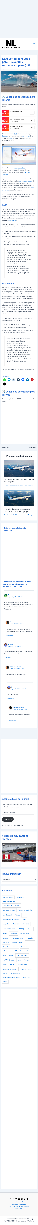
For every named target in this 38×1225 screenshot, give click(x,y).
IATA (15, 951)
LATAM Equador (9, 960)
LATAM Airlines (22, 955)
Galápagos (24, 946)
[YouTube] (16, 1199)
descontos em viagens (19, 1204)
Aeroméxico (22, 69)
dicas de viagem (15, 973)
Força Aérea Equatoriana (10, 946)
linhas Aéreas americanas (11, 919)
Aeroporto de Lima (8, 910)
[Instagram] (19, 1199)
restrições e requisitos (25, 181)
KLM (27, 69)
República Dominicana (9, 969)
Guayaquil (5, 136)
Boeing (31, 485)
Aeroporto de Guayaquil (12, 905)
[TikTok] (24, 1199)
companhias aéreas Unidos (11, 977)
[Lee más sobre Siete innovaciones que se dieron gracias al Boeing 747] (19, 468)
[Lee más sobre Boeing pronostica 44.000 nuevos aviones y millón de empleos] (19, 498)
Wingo (5, 981)
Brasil (5, 933)
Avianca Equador (9, 929)
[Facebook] (13, 1199)
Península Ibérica (26, 951)
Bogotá (30, 929)
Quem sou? (19, 1202)
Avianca (26, 924)
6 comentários (14, 69)
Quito (10, 138)
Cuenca (5, 938)
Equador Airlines (8, 897)
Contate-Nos (19, 1208)
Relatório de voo (22, 964)
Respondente (7, 612)
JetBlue (11, 955)
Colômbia (13, 933)
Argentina (6, 924)
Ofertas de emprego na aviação (19, 1206)
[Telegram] (27, 1199)
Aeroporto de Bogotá (9, 901)
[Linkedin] (22, 1199)
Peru (5, 964)
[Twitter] (11, 1199)
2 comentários (24, 485)
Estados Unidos (17, 942)
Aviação (6, 485)
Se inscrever (8, 819)
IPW (4, 955)
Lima (19, 960)
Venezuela (26, 977)
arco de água (12, 220)
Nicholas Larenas (15, 622)
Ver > (32, 112)
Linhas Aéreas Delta (17, 938)
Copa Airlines (24, 933)
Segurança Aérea (26, 969)
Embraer (6, 942)
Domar (5, 973)
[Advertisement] (19, 19)
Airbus (17, 915)
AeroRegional (7, 915)
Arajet (24, 919)
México (26, 960)
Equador (30, 938)
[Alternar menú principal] (34, 44)
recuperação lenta (19, 168)
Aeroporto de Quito (25, 910)
